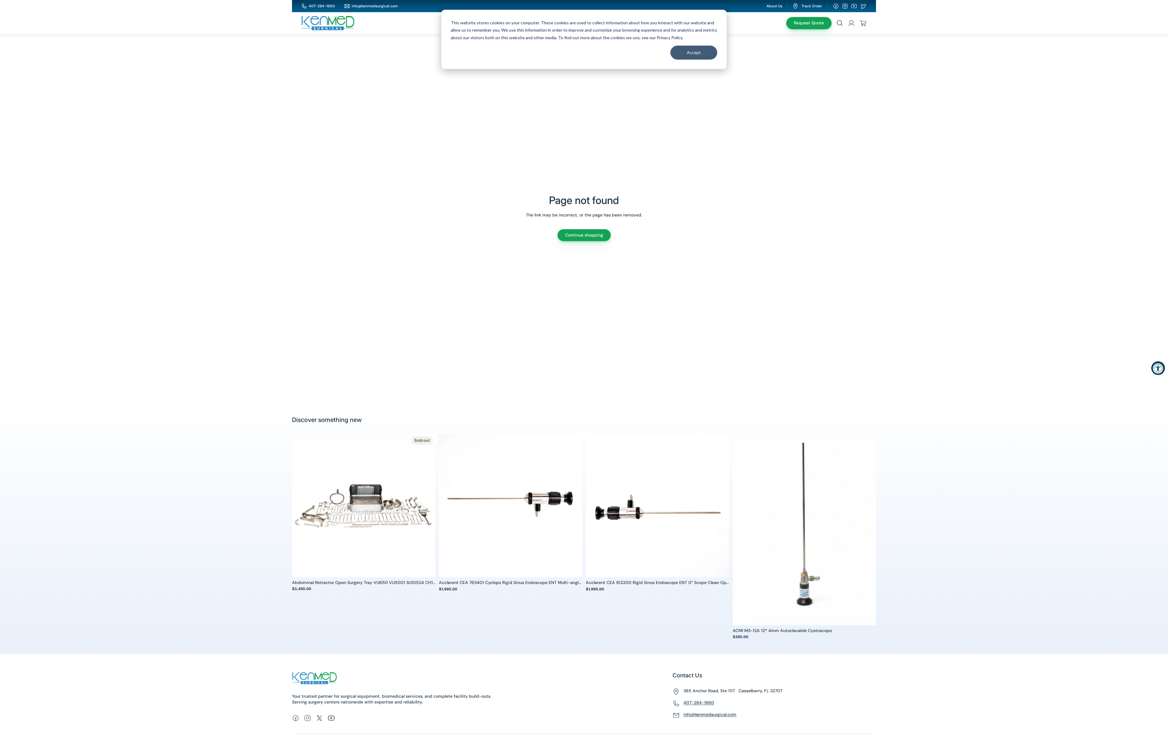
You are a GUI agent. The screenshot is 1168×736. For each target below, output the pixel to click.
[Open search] (839, 23)
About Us (774, 6)
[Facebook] (836, 6)
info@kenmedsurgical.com (375, 6)
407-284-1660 (322, 6)
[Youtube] (854, 6)
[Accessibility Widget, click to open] (1158, 368)
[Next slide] (426, 505)
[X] (863, 6)
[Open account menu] (851, 23)
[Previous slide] (301, 505)
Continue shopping (584, 235)
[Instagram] (845, 6)
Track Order (811, 6)
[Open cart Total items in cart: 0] (863, 23)
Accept (694, 52)
